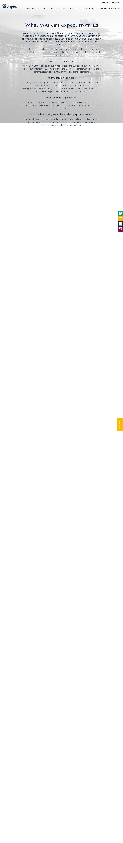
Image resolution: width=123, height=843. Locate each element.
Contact (116, 8)
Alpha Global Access (56, 8)
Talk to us (120, 424)
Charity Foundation (104, 8)
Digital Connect (74, 8)
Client (105, 3)
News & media (89, 8)
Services (41, 8)
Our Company (29, 8)
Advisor (115, 3)
